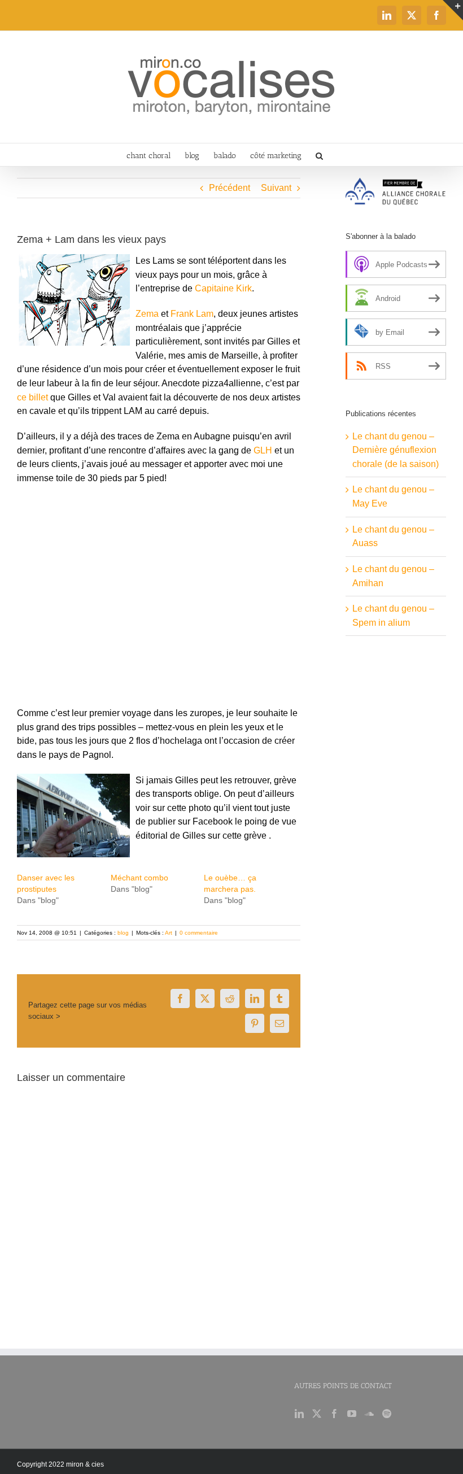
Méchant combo (139, 877)
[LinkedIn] (299, 1413)
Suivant (276, 188)
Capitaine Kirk (223, 288)
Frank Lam (192, 314)
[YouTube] (351, 1413)
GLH (263, 450)
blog (123, 933)
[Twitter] (316, 1413)
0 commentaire (199, 933)
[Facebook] (334, 1413)
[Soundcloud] (369, 1413)
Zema (147, 314)
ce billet (33, 397)
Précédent (229, 188)
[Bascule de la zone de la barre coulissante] (453, 10)
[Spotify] (386, 1413)
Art (168, 933)
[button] (319, 154)
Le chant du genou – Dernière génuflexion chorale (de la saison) (395, 450)
